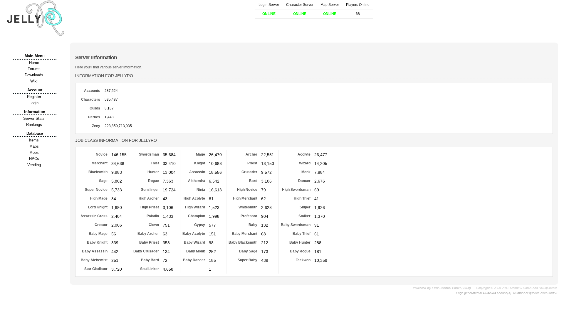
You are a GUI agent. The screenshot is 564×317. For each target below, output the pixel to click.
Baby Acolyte (193, 234)
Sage (103, 181)
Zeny (96, 126)
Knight (199, 163)
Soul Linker (149, 269)
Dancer (304, 181)
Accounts (92, 91)
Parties (94, 117)
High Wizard (195, 207)
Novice (102, 154)
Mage (200, 154)
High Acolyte (194, 198)
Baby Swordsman (295, 225)
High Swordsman (296, 190)
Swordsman (149, 154)
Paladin (153, 216)
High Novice (247, 190)
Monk (305, 172)
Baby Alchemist (94, 260)
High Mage (99, 198)
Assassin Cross (94, 216)
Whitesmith (248, 207)
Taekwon (303, 260)
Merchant (100, 163)
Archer (251, 154)
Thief (155, 163)
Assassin (197, 172)
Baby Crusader (146, 251)
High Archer (149, 198)
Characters (90, 99)
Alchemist (196, 181)
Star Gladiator (96, 269)
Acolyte (304, 154)
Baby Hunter (299, 242)
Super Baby (247, 260)
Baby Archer (148, 234)
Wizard (304, 163)
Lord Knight (98, 207)
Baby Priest (149, 242)
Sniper (305, 207)
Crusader (249, 172)
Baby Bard (150, 260)
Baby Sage (248, 251)
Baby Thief (301, 234)
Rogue (153, 181)
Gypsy (199, 225)
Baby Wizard (194, 242)
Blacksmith (98, 172)
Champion (196, 216)
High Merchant (245, 198)
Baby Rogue (300, 251)
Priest (252, 163)
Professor (249, 216)
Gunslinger (150, 190)
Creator (101, 225)
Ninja (201, 190)
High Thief (302, 198)
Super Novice (96, 190)
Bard (253, 181)
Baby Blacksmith (243, 242)
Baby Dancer (194, 260)
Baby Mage (98, 234)
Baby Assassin (95, 251)
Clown (154, 225)
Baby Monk (195, 251)
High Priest (149, 207)
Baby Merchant (244, 234)
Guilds (95, 108)
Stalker (304, 216)
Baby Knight (97, 242)
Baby (253, 225)
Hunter (153, 172)
